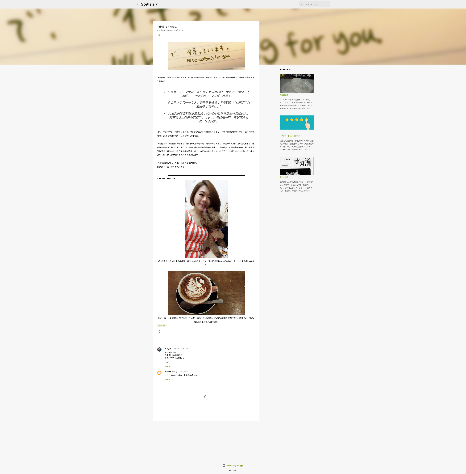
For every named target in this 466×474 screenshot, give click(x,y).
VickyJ (168, 372)
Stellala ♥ (149, 4)
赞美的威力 (284, 95)
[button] (158, 35)
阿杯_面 (168, 348)
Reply (167, 367)
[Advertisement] (206, 441)
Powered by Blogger (234, 466)
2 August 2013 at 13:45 (180, 348)
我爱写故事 (162, 325)
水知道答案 (284, 177)
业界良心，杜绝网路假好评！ (291, 136)
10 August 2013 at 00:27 (180, 372)
